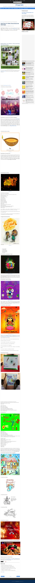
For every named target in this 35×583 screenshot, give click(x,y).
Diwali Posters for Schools (10, 559)
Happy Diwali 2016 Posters (6, 336)
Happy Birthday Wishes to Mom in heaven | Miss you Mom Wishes (30, 91)
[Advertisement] (10, 15)
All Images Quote (19, 5)
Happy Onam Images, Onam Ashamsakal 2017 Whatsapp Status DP (29, 86)
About (13, 0)
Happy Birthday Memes (13, 125)
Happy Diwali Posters (3, 71)
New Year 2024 (26, 8)
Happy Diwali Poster (10, 273)
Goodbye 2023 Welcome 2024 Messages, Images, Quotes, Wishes (8, 567)
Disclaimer (21, 0)
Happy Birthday (16, 8)
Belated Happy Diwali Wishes (7, 85)
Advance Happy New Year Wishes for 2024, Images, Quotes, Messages (8, 568)
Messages (9, 8)
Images (3, 8)
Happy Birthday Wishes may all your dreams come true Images (29, 81)
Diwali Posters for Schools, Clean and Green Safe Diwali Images (10, 24)
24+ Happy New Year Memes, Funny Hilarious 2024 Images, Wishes (8, 570)
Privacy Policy (16, 0)
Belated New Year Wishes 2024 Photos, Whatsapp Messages (7, 566)
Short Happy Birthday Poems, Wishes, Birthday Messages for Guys (29, 100)
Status (12, 8)
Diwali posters (14, 335)
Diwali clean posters (9, 335)
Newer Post (2, 576)
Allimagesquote (16, 558)
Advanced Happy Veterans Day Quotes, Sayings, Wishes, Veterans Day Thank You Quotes (30, 63)
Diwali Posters (15, 28)
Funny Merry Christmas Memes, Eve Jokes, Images (6, 565)
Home (10, 0)
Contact (24, 0)
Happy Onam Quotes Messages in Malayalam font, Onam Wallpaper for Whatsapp (30, 77)
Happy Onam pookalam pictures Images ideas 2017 (30, 72)
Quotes (6, 8)
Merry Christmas (21, 8)
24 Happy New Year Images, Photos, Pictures (5, 569)
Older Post (18, 576)
